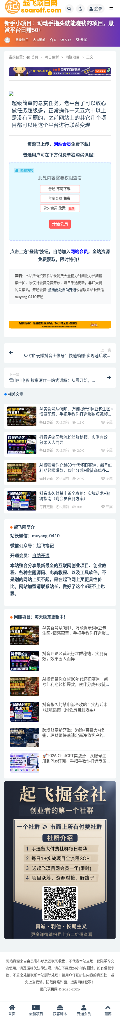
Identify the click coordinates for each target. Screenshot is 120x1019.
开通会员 (60, 224)
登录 (98, 9)
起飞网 (69, 580)
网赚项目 (22, 40)
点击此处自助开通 (62, 290)
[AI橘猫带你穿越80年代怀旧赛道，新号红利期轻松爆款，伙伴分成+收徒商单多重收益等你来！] (21, 472)
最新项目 (36, 1014)
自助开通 (41, 556)
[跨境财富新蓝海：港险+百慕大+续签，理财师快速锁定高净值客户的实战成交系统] (24, 737)
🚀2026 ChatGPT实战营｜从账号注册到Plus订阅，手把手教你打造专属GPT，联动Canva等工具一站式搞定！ (76, 761)
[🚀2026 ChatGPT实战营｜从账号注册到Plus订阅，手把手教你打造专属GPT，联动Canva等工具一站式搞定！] (24, 763)
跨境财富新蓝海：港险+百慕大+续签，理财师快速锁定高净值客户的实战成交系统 (74, 735)
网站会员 (79, 252)
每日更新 (52, 57)
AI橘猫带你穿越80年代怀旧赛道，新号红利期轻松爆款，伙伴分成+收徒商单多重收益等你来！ (75, 470)
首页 (34, 57)
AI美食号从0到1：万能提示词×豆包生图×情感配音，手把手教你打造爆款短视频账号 (76, 414)
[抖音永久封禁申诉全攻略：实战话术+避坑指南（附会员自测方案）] (21, 501)
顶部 (108, 1014)
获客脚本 (60, 1014)
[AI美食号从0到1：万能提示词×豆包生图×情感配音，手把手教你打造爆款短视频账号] (21, 416)
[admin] (7, 40)
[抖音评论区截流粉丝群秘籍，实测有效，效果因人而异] (21, 444)
